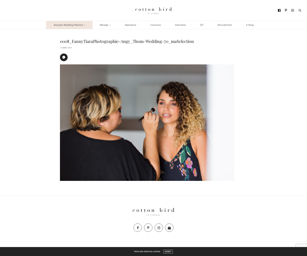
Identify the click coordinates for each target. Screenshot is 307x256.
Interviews (180, 25)
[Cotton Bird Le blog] (153, 10)
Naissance (130, 25)
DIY (202, 25)
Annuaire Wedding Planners (68, 25)
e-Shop (250, 25)
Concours (155, 25)
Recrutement (225, 25)
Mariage (104, 25)
